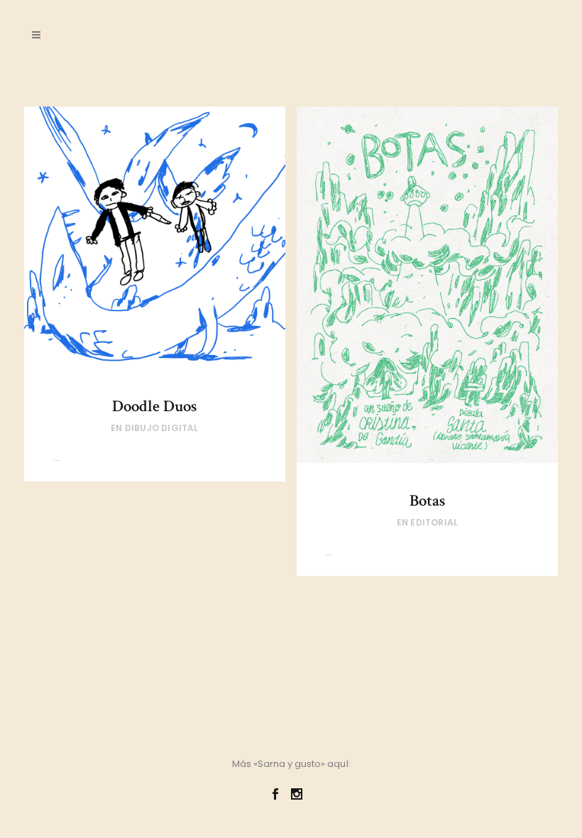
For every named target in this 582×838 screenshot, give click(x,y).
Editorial (434, 522)
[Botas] (428, 285)
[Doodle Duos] (155, 238)
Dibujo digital (162, 428)
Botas (427, 500)
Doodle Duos (154, 406)
